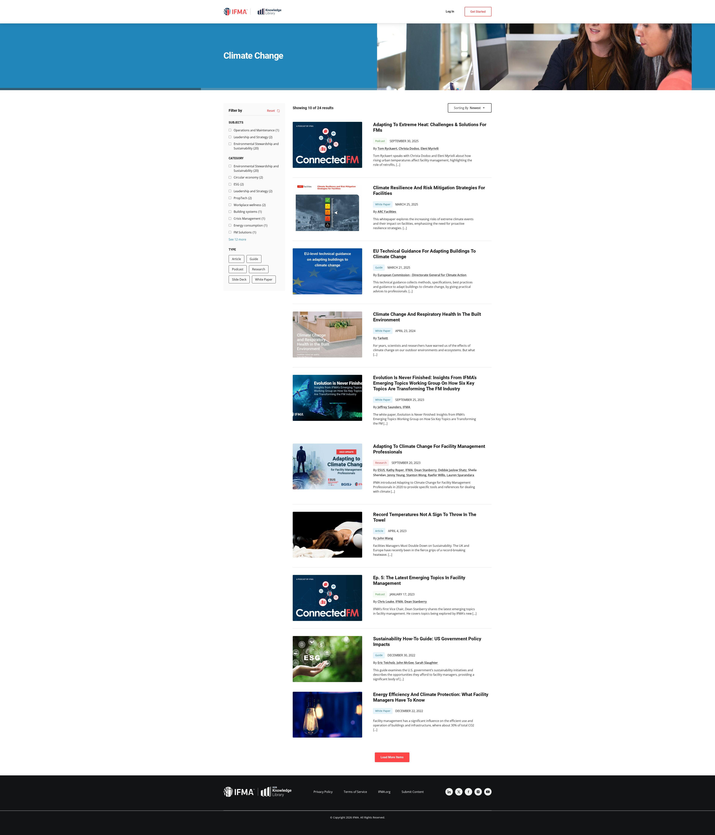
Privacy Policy (323, 792)
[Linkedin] (449, 792)
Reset (271, 111)
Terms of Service (355, 792)
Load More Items (392, 757)
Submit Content (413, 792)
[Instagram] (478, 792)
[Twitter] (459, 792)
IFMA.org (384, 792)
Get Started (478, 11)
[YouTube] (488, 792)
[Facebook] (468, 792)
